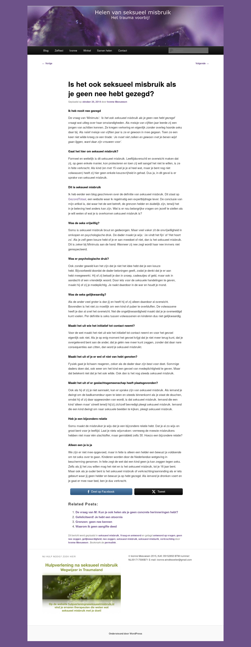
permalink (110, 542)
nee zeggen (109, 539)
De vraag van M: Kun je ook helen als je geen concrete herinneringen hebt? (126, 512)
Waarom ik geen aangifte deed (96, 526)
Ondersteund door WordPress (125, 633)
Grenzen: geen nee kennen (93, 521)
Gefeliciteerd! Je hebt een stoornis (99, 517)
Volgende (202, 63)
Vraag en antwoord (130, 535)
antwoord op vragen (164, 535)
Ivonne (73, 50)
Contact (122, 50)
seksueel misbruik (108, 535)
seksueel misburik (148, 539)
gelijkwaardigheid (92, 539)
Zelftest (59, 50)
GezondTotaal (77, 199)
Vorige (47, 63)
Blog (45, 50)
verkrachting (167, 539)
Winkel (87, 50)
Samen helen (104, 50)
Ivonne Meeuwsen (117, 101)
